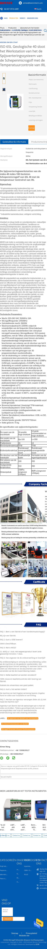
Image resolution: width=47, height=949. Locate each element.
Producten (13, 18)
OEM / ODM (28, 870)
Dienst (19, 878)
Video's (22, 18)
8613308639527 (17, 754)
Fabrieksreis (5, 30)
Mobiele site (24, 935)
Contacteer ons (35, 30)
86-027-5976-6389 (11, 9)
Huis (6, 18)
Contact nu (31, 129)
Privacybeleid (31, 933)
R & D (26, 874)
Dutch (39, 9)
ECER (37, 944)
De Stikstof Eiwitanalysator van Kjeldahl (15, 724)
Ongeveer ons (32, 18)
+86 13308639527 (22, 750)
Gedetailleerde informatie (14, 141)
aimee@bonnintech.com (33, 3)
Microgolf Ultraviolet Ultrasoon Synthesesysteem (18, 729)
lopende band (29, 866)
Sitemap (14, 933)
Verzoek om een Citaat (9, 42)
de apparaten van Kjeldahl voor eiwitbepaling (23, 718)
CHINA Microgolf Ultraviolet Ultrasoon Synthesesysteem (23, 940)
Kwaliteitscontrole (20, 30)
